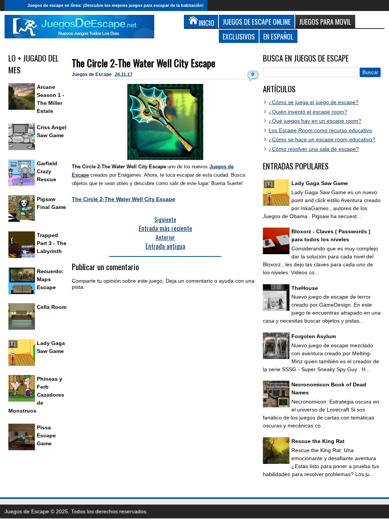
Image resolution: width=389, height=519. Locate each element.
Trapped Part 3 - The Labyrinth (51, 243)
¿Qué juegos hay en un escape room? (315, 121)
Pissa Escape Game (46, 435)
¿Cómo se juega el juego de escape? (314, 102)
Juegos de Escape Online (257, 21)
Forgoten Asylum (313, 336)
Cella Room (51, 307)
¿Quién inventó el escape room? (308, 112)
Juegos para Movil (325, 21)
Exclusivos (239, 36)
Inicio (14, 5)
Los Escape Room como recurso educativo (320, 130)
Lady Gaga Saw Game (319, 183)
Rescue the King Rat (318, 441)
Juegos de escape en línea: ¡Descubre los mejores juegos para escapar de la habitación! (115, 5)
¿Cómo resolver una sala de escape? (314, 149)
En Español (278, 36)
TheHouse (304, 288)
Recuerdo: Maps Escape (50, 279)
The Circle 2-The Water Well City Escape (143, 63)
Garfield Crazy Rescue (47, 171)
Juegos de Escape (92, 74)
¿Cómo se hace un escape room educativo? (322, 139)
